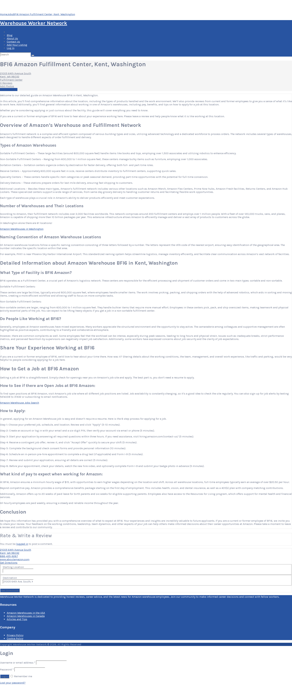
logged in (22, 543)
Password (7, 669)
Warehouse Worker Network (33, 23)
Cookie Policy (15, 638)
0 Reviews (6, 83)
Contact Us (13, 41)
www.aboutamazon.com (14, 559)
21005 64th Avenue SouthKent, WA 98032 (15, 75)
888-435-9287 (9, 556)
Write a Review (8, 89)
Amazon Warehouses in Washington (21, 229)
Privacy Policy (15, 635)
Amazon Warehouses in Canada (26, 616)
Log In (10, 48)
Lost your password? (13, 682)
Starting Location (13, 567)
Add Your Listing (17, 44)
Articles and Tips (17, 619)
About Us (12, 38)
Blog (10, 35)
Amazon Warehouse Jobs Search (19, 402)
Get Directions (8, 562)
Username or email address (17, 662)
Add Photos (7, 86)
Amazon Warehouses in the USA (26, 612)
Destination (10, 577)
